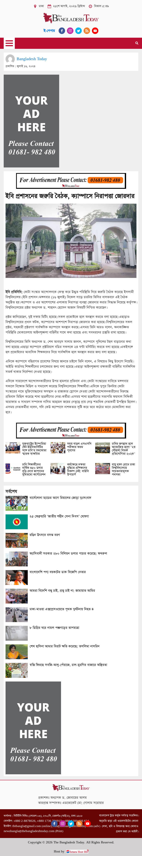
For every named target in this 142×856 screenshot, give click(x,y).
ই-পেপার (49, 30)
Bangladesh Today (32, 59)
